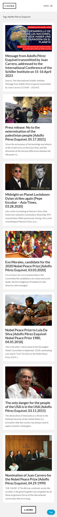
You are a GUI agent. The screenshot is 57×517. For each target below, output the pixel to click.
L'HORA (10, 5)
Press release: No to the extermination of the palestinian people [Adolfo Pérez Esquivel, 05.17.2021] (25, 133)
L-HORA (28, 509)
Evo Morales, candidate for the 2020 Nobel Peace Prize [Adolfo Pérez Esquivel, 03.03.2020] (28, 266)
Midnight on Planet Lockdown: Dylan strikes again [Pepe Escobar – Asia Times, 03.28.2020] (27, 200)
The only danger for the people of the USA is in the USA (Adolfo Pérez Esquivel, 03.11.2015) (28, 407)
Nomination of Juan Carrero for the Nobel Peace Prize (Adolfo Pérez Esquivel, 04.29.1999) (28, 479)
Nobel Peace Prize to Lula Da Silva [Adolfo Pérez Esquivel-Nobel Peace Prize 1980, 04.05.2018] (26, 336)
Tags (51, 512)
